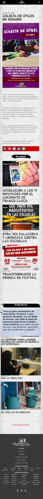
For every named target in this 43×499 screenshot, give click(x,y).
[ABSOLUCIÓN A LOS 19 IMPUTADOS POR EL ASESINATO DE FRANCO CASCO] (20, 174)
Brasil (32, 470)
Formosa (24, 484)
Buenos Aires (5, 482)
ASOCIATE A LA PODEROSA (21, 462)
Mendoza (24, 476)
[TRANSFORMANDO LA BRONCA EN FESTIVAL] (20, 257)
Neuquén (14, 476)
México (20, 468)
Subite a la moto (21, 460)
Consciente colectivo (22, 457)
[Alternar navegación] (4, 2)
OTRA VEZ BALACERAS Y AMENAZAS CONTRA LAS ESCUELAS (20, 237)
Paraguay (26, 468)
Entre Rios (14, 474)
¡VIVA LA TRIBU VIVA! (12, 378)
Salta (24, 480)
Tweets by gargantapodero (21, 425)
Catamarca (36, 476)
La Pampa (36, 474)
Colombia (13, 468)
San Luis (14, 478)
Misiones (36, 478)
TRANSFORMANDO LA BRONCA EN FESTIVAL (19, 276)
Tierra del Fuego (36, 482)
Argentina (5, 470)
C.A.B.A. (6, 474)
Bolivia (20, 470)
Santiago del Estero (24, 482)
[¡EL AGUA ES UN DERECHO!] (21, 396)
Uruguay (12, 470)
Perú (26, 470)
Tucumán (5, 478)
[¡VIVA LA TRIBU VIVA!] (21, 361)
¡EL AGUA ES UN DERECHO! (15, 412)
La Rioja (14, 484)
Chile (32, 468)
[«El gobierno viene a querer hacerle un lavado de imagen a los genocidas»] (21, 323)
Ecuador (38, 468)
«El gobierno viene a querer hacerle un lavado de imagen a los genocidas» (20, 341)
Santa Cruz (36, 480)
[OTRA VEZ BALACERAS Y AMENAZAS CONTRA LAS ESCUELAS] (20, 217)
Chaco (24, 478)
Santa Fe (14, 480)
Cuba (5, 468)
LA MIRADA (21, 454)
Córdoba (5, 476)
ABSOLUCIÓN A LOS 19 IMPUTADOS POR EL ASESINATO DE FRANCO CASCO (19, 195)
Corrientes (36, 484)
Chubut (6, 480)
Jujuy (6, 484)
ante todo (21, 451)
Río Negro (24, 474)
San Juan (14, 482)
